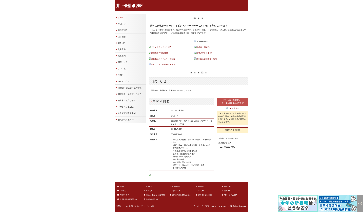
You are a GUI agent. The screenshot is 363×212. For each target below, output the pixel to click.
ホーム (121, 17)
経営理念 (122, 36)
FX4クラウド (123, 81)
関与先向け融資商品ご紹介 (130, 94)
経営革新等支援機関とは (129, 113)
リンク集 (122, 68)
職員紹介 (122, 43)
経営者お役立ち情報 (127, 100)
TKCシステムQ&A (126, 107)
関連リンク (123, 62)
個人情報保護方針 (126, 119)
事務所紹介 (123, 30)
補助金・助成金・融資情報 (130, 88)
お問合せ (122, 75)
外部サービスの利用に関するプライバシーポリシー (137, 206)
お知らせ (122, 24)
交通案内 (122, 49)
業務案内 (122, 56)
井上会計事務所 (130, 5)
